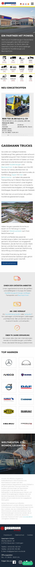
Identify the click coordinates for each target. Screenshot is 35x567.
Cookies (30, 535)
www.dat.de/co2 (27, 516)
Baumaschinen (6, 167)
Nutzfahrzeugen (16, 164)
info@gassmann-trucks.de (15, 551)
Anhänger (19, 293)
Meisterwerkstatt (15, 231)
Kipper (14, 175)
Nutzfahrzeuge (10, 293)
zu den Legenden (10, 459)
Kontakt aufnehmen (9, 263)
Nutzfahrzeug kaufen (12, 314)
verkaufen (28, 314)
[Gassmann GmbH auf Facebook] (14, 562)
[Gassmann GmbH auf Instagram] (20, 562)
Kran (21, 175)
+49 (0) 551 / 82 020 (14, 547)
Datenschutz (19, 535)
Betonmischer (6, 177)
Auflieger (27, 293)
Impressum (8, 535)
